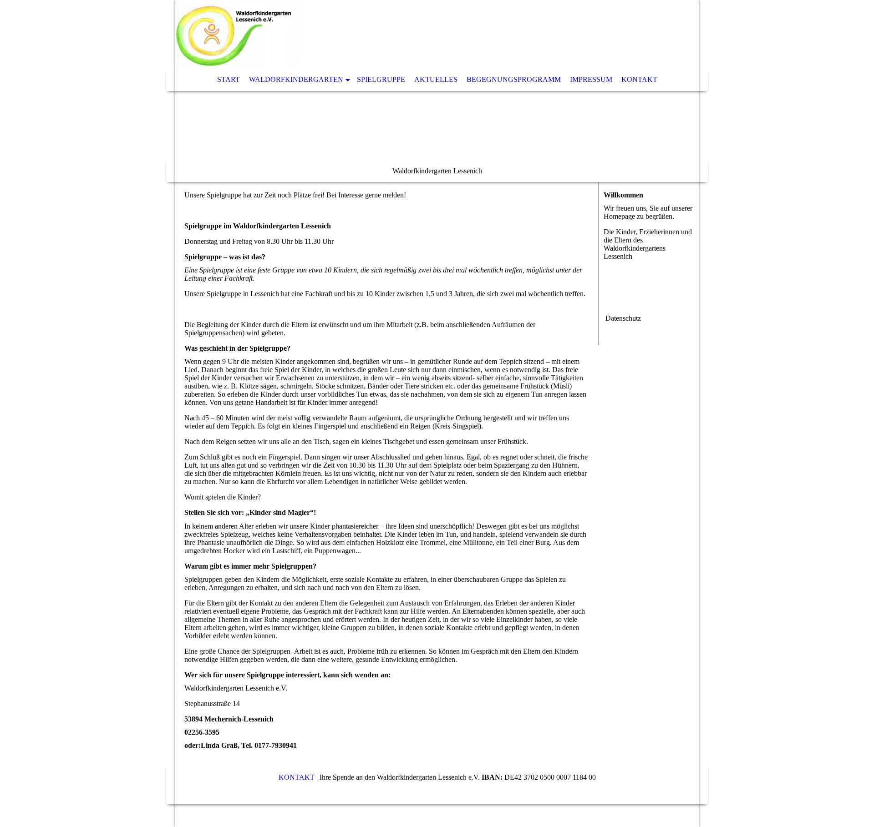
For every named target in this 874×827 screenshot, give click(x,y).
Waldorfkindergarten (296, 79)
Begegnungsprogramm (514, 79)
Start (228, 79)
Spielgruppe (381, 79)
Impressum (591, 79)
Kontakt (639, 79)
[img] (409, 34)
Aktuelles (435, 79)
